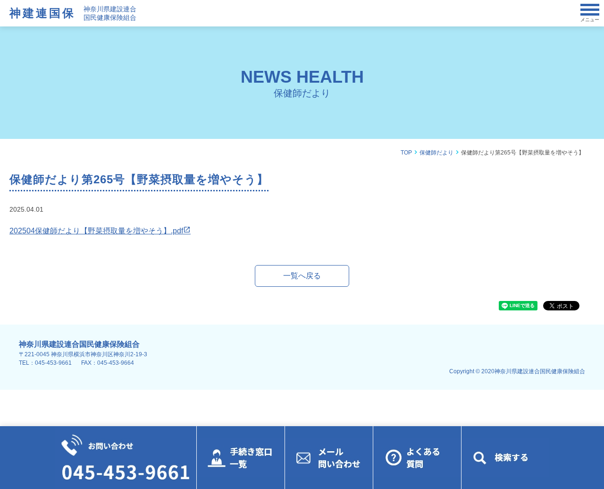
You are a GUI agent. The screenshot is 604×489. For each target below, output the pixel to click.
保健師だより (436, 152)
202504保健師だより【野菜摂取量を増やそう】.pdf (96, 231)
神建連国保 (42, 13)
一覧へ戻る (302, 276)
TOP (406, 152)
